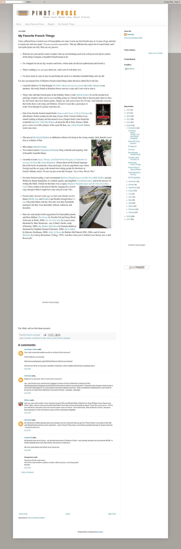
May (130, 200)
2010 (129, 122)
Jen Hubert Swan (30, 349)
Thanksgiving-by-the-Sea (134, 173)
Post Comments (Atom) (36, 518)
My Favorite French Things (134, 163)
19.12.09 (27, 450)
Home (18, 24)
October (132, 185)
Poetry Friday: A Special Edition (134, 168)
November (132, 181)
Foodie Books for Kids (39, 338)
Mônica (27, 400)
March (131, 206)
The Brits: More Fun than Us (133, 158)
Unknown (27, 376)
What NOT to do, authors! (134, 142)
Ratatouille (67, 338)
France (49, 338)
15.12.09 (27, 430)
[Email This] (49, 335)
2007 (129, 219)
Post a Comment (28, 472)
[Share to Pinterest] (59, 335)
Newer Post (23, 514)
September (133, 188)
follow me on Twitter (156, 53)
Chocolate (27, 338)
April (130, 203)
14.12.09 (27, 413)
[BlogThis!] (51, 335)
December (132, 128)
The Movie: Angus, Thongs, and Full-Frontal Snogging (133, 134)
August (131, 191)
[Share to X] (54, 335)
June (131, 197)
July (130, 194)
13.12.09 (27, 369)
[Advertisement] (67, 493)
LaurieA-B (28, 438)
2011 (129, 119)
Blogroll (51, 24)
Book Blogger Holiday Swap (134, 153)
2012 (129, 116)
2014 (129, 110)
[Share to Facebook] (56, 335)
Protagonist (132, 146)
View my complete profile (133, 38)
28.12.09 (27, 468)
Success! (131, 150)
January (132, 212)
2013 (129, 113)
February (132, 209)
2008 (129, 216)
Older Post (112, 514)
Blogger (100, 532)
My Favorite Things (66, 24)
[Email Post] (45, 335)
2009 (129, 125)
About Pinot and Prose (34, 24)
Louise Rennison (57, 338)
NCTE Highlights (134, 178)
